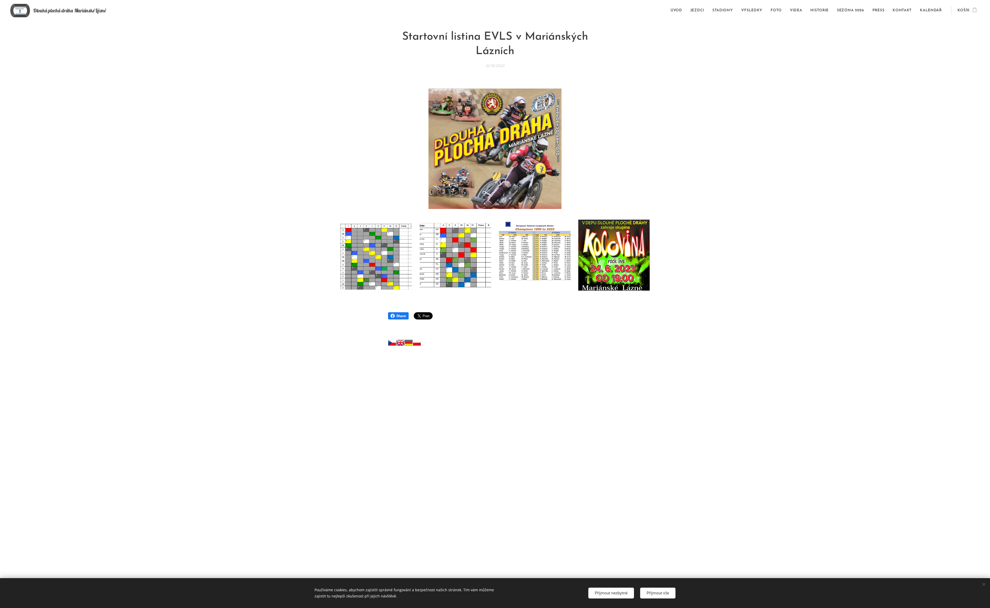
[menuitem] (677, 10)
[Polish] (417, 344)
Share (401, 316)
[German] (409, 344)
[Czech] (392, 344)
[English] (400, 344)
